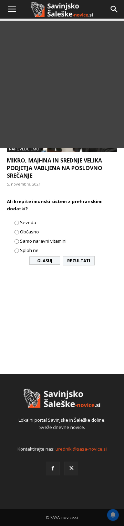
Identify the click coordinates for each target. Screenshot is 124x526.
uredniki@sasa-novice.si (81, 449)
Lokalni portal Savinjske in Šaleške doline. (62, 420)
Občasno (29, 232)
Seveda (28, 222)
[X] (71, 468)
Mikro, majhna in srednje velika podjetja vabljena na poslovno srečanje (54, 168)
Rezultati (78, 261)
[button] (12, 9)
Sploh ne (29, 250)
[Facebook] (53, 468)
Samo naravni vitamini (43, 241)
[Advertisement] (62, 86)
